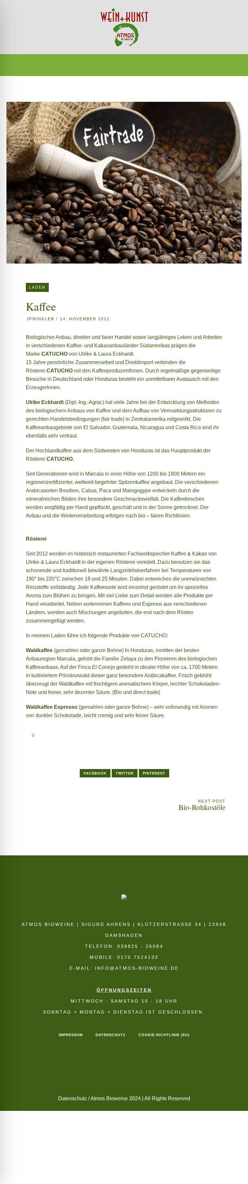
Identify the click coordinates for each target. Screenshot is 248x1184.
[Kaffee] (124, 182)
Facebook (95, 773)
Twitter (125, 773)
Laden (37, 287)
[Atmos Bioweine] (124, 27)
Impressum (71, 1035)
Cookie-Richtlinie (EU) (164, 1035)
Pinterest (154, 773)
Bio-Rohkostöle (202, 807)
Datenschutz (111, 1035)
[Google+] (117, 65)
